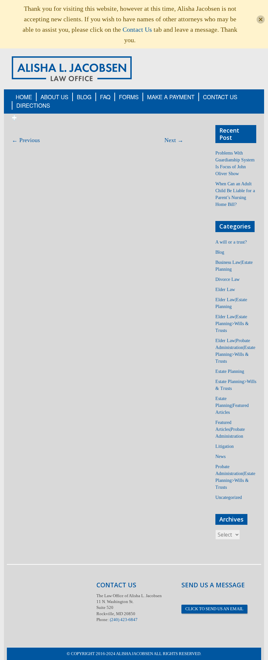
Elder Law (225, 289)
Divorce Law (227, 279)
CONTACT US (220, 97)
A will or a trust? (231, 242)
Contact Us (137, 29)
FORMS (129, 97)
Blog (219, 252)
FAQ (105, 97)
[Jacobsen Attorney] (72, 68)
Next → (173, 140)
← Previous (26, 140)
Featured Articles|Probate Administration (230, 429)
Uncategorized (228, 497)
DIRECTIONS (33, 105)
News (220, 456)
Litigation (224, 446)
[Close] (261, 19)
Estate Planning (229, 371)
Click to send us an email (214, 608)
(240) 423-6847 (124, 619)
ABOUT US (54, 97)
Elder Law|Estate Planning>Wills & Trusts (232, 323)
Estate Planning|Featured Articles (232, 405)
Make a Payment (170, 97)
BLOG (84, 97)
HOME (24, 97)
